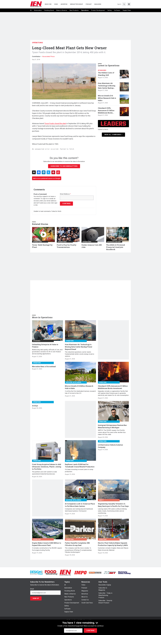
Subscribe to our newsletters (64, 166)
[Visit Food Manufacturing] (51, 572)
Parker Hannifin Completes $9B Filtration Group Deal (77, 544)
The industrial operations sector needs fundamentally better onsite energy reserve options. (79, 354)
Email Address (65, 194)
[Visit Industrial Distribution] (95, 572)
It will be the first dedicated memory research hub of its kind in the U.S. (80, 392)
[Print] (34, 172)
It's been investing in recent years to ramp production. (79, 470)
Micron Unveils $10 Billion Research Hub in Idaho (107, 98)
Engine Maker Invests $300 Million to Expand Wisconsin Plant (46, 544)
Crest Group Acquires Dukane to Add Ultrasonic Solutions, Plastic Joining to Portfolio (46, 466)
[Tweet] (48, 172)
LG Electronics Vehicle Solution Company (110, 446)
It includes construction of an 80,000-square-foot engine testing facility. (47, 549)
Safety (101, 500)
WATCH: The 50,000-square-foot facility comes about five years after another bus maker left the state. (112, 432)
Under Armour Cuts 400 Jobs (91, 246)
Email (32, 589)
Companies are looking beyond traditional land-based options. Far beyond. (79, 510)
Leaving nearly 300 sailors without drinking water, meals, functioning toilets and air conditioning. (112, 511)
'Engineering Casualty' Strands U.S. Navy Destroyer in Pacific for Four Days (113, 505)
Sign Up (36, 598)
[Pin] (53, 172)
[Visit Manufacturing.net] (109, 572)
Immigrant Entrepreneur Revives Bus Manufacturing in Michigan (112, 426)
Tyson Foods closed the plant (55, 123)
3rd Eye (35, 406)
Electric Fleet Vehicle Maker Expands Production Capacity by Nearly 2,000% (113, 544)
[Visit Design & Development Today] (36, 572)
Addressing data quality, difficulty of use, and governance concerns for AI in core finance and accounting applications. (47, 352)
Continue (90, 630)
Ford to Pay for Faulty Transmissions (66, 246)
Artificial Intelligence (73, 382)
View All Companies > (113, 134)
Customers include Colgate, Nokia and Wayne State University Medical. (113, 549)
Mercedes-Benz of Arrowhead (44, 367)
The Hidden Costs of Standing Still (106, 74)
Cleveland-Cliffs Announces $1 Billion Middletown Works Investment (106, 110)
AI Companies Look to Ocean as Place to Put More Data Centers (80, 505)
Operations (37, 43)
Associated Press (48, 56)
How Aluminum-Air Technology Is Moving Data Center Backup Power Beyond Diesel (106, 85)
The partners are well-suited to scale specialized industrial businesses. (44, 473)
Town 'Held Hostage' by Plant (42, 246)
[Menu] (129, 4)
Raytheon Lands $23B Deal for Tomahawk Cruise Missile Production (79, 465)
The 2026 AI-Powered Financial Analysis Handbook (115, 247)
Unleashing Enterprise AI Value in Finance (45, 346)
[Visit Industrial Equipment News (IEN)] (65, 572)
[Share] (39, 172)
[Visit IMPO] (80, 572)
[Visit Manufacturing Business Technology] (124, 572)
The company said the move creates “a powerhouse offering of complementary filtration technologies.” (78, 550)
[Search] (124, 4)
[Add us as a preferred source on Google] (58, 172)
